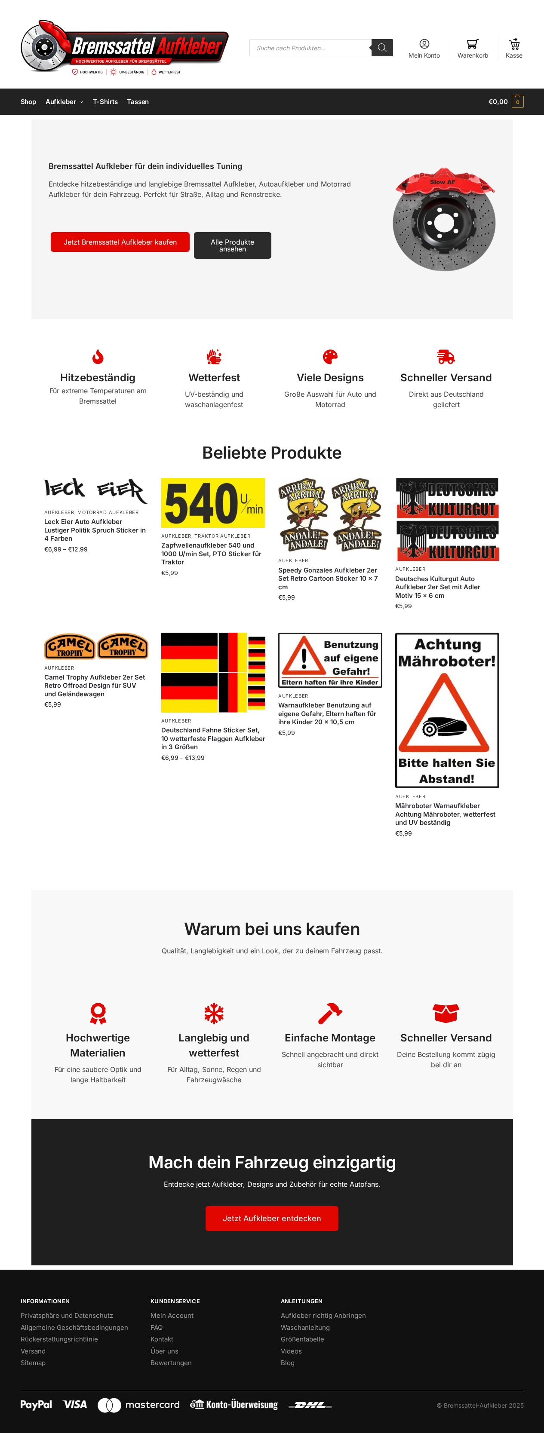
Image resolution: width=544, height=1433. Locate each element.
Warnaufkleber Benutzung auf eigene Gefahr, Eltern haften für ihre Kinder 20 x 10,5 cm (327, 713)
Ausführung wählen (96, 567)
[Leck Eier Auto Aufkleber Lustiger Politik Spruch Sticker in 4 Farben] (96, 491)
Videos (291, 1351)
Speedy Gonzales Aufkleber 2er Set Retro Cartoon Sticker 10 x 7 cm (328, 578)
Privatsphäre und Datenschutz (67, 1315)
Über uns (164, 1351)
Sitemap (33, 1363)
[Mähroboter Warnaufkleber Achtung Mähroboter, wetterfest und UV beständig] (447, 710)
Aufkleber (59, 512)
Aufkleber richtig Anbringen (323, 1315)
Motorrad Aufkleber (108, 512)
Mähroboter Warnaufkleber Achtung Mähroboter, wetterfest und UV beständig (445, 814)
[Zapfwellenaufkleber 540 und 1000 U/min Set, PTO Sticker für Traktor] (213, 503)
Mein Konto (424, 55)
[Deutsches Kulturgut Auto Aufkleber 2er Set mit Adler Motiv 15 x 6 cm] (447, 519)
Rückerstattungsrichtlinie (59, 1339)
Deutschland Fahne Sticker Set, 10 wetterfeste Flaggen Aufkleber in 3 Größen (213, 738)
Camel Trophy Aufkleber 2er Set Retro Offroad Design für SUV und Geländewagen (94, 685)
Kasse (514, 55)
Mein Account (172, 1315)
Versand (33, 1351)
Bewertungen (171, 1363)
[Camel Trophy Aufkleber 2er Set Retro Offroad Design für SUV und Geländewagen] (96, 646)
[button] (506, 102)
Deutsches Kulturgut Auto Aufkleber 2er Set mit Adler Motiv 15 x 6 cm (437, 587)
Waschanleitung (305, 1327)
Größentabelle (302, 1339)
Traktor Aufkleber (222, 536)
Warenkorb (473, 55)
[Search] (382, 47)
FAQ (157, 1327)
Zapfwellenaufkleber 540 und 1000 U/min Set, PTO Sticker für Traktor (211, 553)
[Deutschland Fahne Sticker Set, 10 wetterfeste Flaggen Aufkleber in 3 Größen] (213, 673)
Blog (288, 1363)
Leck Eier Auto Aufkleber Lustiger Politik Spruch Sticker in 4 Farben (95, 529)
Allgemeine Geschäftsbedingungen (74, 1327)
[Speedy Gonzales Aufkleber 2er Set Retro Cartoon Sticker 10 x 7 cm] (330, 515)
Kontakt (162, 1339)
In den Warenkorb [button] (330, 615)
